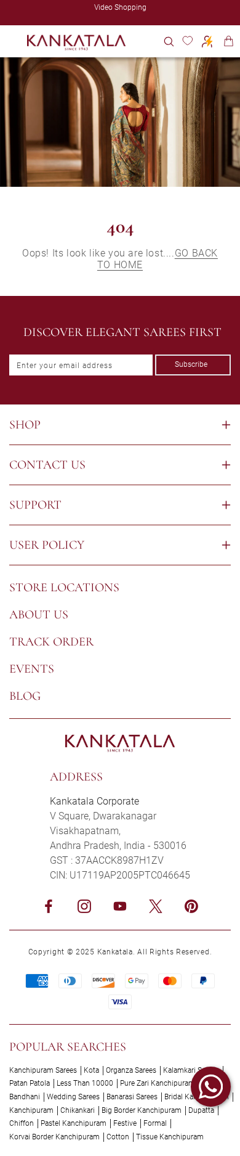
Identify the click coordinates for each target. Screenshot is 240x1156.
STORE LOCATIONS (64, 587)
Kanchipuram (31, 1110)
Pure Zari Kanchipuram (157, 1083)
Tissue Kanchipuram (170, 1137)
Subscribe (191, 364)
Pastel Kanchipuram (73, 1123)
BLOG (25, 696)
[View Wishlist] (187, 41)
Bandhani (24, 1096)
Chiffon (21, 1123)
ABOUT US (38, 614)
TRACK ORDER (51, 641)
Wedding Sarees (73, 1096)
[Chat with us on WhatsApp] (211, 1087)
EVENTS (31, 669)
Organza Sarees (131, 1070)
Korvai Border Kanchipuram (54, 1137)
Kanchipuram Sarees (43, 1070)
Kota (91, 1070)
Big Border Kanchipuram (142, 1110)
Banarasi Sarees (132, 1096)
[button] (169, 41)
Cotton (117, 1137)
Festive (125, 1123)
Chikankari (77, 1110)
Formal (155, 1123)
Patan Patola (29, 1083)
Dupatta (201, 1110)
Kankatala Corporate (94, 801)
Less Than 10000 (85, 1083)
